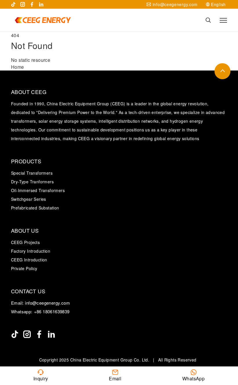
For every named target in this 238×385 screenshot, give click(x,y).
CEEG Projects (25, 242)
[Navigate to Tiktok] (13, 4)
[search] (208, 20)
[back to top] (222, 71)
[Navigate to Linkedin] (41, 4)
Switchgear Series (28, 199)
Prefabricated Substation (35, 208)
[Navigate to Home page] (42, 20)
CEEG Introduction (29, 260)
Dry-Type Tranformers (32, 182)
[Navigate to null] (15, 334)
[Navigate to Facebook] (32, 4)
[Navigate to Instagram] (22, 4)
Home (17, 67)
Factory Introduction (30, 251)
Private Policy (24, 268)
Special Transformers (32, 173)
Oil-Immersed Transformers (38, 190)
